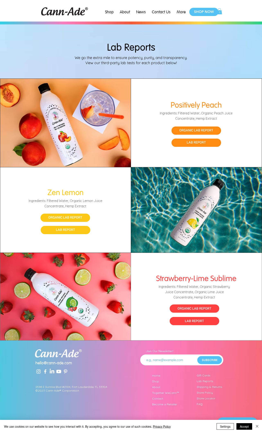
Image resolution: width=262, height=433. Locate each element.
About (156, 387)
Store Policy (205, 392)
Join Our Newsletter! (160, 351)
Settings (225, 426)
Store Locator (206, 398)
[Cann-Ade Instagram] (38, 371)
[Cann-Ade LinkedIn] (52, 371)
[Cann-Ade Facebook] (45, 371)
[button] (219, 11)
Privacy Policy (162, 426)
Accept (244, 426)
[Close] (257, 426)
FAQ (200, 404)
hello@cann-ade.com (53, 363)
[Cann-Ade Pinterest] (65, 371)
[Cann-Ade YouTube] (59, 371)
